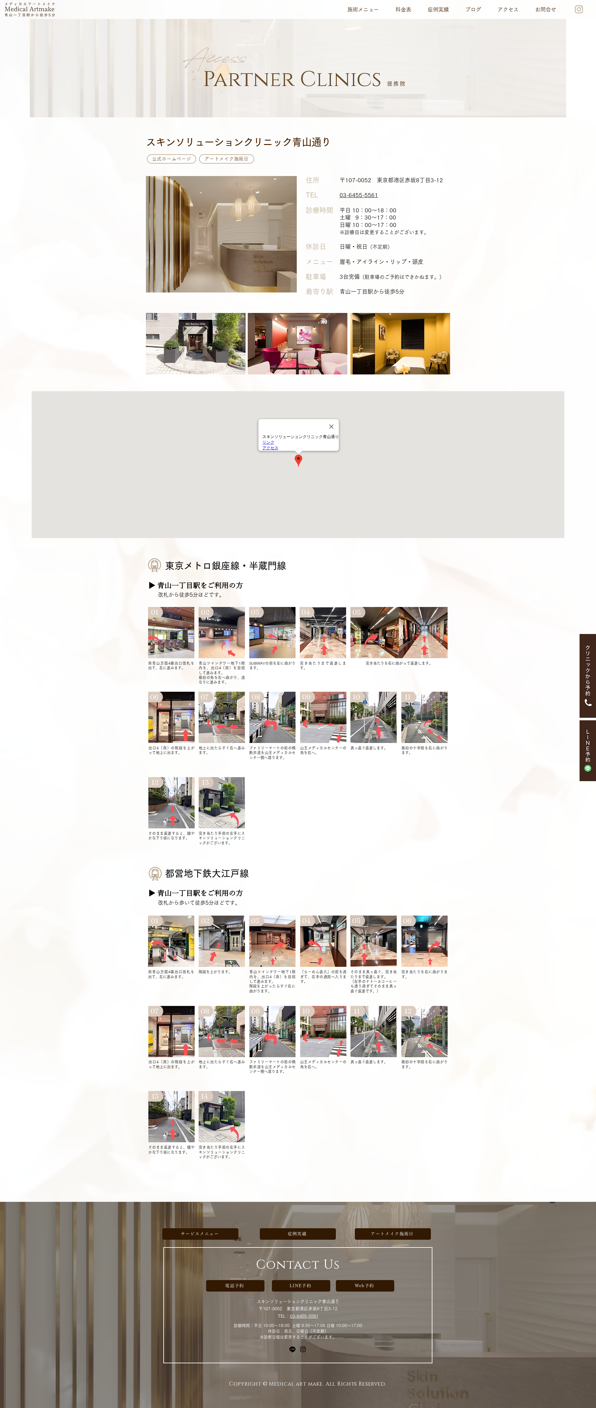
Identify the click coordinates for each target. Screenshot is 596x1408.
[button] (363, 9)
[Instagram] (303, 1349)
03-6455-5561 (304, 1316)
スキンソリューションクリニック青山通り (298, 1301)
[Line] (292, 1349)
